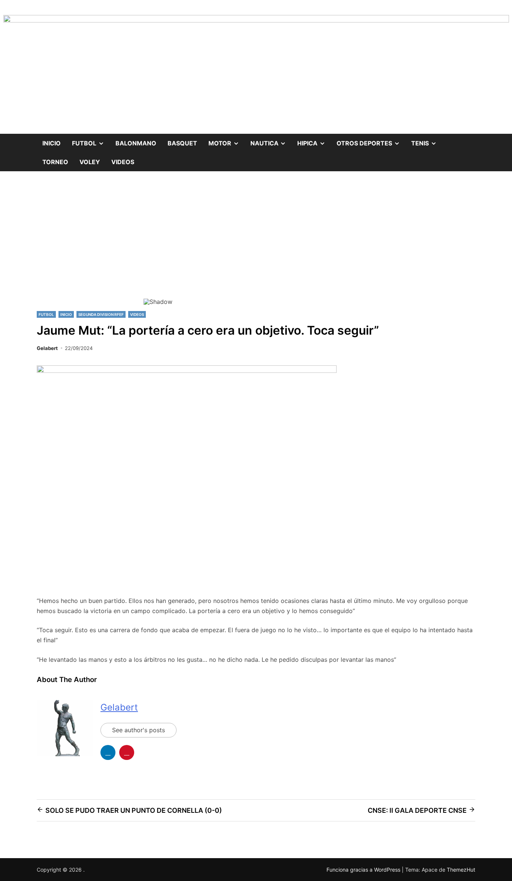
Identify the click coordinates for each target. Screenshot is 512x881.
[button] (155, 242)
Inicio (51, 143)
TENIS (426, 140)
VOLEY (89, 162)
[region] (256, 247)
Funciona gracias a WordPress (364, 869)
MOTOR (226, 140)
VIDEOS (122, 162)
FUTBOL (91, 140)
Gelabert (47, 348)
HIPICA (314, 140)
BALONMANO (135, 143)
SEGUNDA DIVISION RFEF (101, 314)
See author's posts (138, 730)
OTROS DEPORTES (371, 140)
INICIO (66, 314)
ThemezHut (461, 869)
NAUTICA (271, 140)
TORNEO (55, 162)
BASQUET (182, 143)
